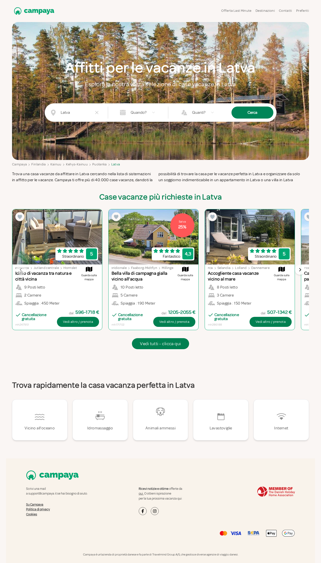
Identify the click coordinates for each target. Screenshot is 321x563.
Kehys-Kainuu (77, 164)
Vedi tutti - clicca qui (160, 343)
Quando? (138, 112)
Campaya (19, 164)
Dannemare (260, 268)
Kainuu (55, 164)
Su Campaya (34, 505)
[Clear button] (97, 113)
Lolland (241, 268)
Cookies (31, 514)
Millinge (167, 268)
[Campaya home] (33, 11)
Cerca (252, 112)
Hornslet (70, 268)
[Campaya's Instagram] (155, 511)
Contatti (285, 11)
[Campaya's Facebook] (143, 511)
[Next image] (300, 270)
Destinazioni (265, 11)
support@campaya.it (42, 494)
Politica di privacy (38, 509)
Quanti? (198, 112)
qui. (141, 494)
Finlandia (38, 164)
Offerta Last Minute (236, 11)
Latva (115, 164)
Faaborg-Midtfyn (144, 268)
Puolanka (99, 164)
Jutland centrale (46, 268)
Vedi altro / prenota (78, 322)
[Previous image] (21, 270)
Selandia (224, 268)
